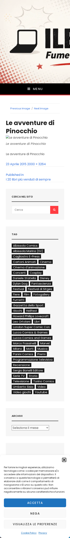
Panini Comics (23, 354)
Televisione (21, 381)
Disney (44, 278)
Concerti (19, 273)
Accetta (35, 503)
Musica (42, 349)
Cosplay (36, 273)
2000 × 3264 (36, 164)
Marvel (45, 343)
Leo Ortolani (21, 322)
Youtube (41, 392)
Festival (18, 289)
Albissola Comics (25, 246)
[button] (64, 460)
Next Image (41, 108)
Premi (41, 354)
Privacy (42, 533)
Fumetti (18, 300)
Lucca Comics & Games (30, 332)
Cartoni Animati (24, 262)
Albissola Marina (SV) (28, 251)
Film (26, 294)
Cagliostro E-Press (26, 256)
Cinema (45, 262)
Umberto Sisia (23, 387)
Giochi (17, 311)
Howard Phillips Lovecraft (31, 316)
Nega (35, 513)
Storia (33, 376)
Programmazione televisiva (32, 360)
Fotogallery (41, 294)
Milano (17, 349)
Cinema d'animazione (29, 267)
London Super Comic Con (31, 327)
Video (41, 387)
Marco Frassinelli (24, 343)
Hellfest (31, 311)
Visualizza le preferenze (35, 524)
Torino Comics (43, 381)
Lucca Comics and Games (32, 338)
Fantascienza (41, 284)
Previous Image (20, 108)
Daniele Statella (24, 278)
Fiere (16, 294)
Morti (29, 349)
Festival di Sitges (40, 289)
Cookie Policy (29, 533)
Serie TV (19, 376)
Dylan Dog (20, 284)
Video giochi (22, 392)
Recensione (21, 365)
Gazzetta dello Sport (28, 305)
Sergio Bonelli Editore (28, 370)
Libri (37, 322)
